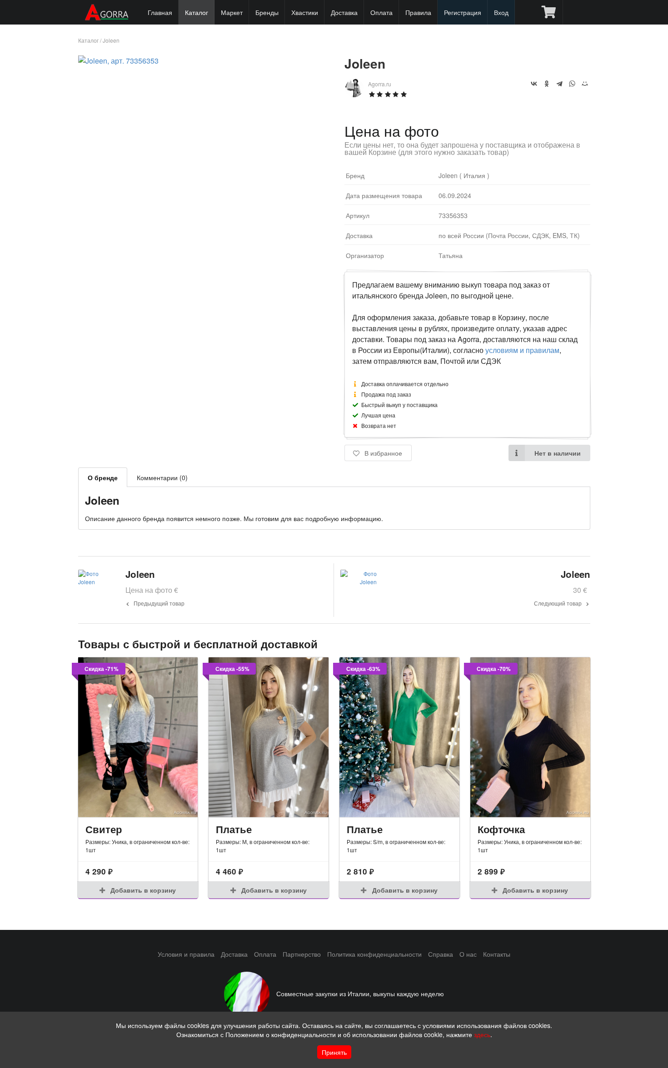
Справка (440, 954)
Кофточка (501, 829)
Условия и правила (186, 954)
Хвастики (304, 12)
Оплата (381, 12)
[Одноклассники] (546, 83)
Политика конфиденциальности (374, 954)
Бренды (267, 12)
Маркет (232, 12)
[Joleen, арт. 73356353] (118, 60)
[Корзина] (549, 12)
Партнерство (302, 954)
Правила (418, 12)
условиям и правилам (522, 350)
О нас (468, 954)
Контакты (496, 954)
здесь (482, 1034)
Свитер (103, 829)
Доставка (344, 12)
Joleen (111, 40)
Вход (501, 12)
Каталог (196, 12)
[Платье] (269, 737)
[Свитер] (138, 737)
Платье (234, 829)
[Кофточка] (530, 737)
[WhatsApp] (572, 83)
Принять (334, 1052)
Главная (160, 12)
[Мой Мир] (584, 83)
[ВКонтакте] (533, 83)
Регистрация (462, 12)
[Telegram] (559, 83)
